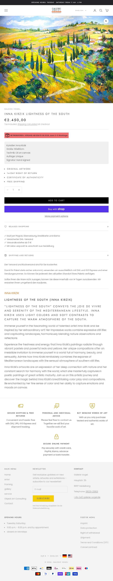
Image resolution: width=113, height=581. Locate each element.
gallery (7, 489)
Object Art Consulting (15, 498)
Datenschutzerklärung (41, 508)
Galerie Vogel (12, 109)
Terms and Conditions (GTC (94, 542)
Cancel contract (88, 547)
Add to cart (56, 200)
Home (7, 474)
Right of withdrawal (90, 532)
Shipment (85, 537)
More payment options (56, 216)
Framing (8, 484)
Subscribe (43, 498)
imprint (84, 523)
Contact (8, 503)
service (8, 493)
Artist (7, 479)
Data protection (88, 527)
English (79, 10)
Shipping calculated (27, 124)
